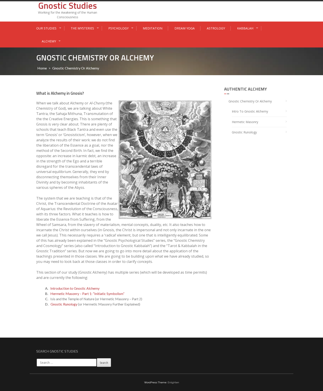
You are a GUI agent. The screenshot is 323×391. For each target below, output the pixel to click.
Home (42, 68)
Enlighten (173, 382)
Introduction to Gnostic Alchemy (75, 288)
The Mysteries (82, 28)
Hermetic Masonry (245, 122)
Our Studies (46, 28)
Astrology (216, 28)
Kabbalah (245, 28)
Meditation (152, 28)
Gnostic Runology (64, 304)
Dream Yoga (184, 28)
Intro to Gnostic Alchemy (250, 111)
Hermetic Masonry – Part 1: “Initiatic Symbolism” (87, 293)
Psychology (118, 28)
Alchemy (49, 41)
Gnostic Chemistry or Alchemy (250, 101)
